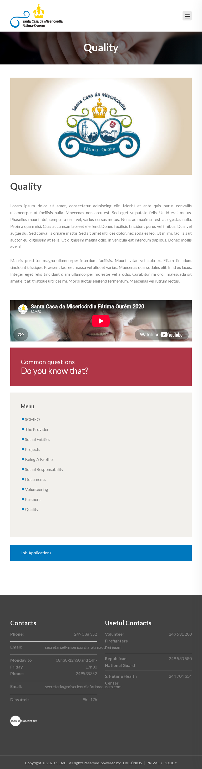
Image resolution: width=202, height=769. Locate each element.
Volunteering (36, 489)
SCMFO (32, 419)
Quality (31, 509)
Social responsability (44, 469)
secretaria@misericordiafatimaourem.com (83, 647)
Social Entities (37, 439)
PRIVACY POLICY (162, 763)
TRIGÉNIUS (132, 763)
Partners (33, 499)
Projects (32, 449)
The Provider (37, 429)
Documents (35, 479)
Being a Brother (39, 459)
